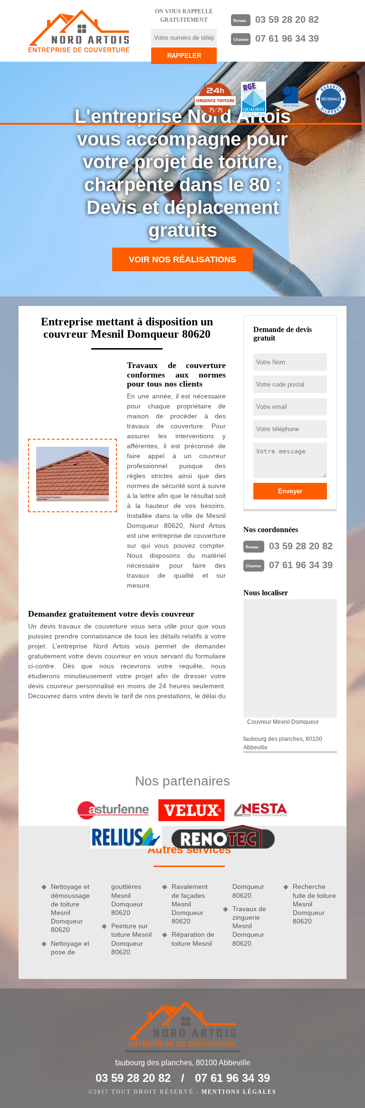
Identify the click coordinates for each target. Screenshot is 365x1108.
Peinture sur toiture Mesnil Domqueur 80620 (131, 939)
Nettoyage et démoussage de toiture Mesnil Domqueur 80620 (70, 908)
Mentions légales (239, 1092)
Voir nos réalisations (182, 259)
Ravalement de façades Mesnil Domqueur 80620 (190, 904)
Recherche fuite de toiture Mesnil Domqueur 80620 (314, 904)
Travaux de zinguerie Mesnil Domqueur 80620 (249, 926)
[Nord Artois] (79, 31)
